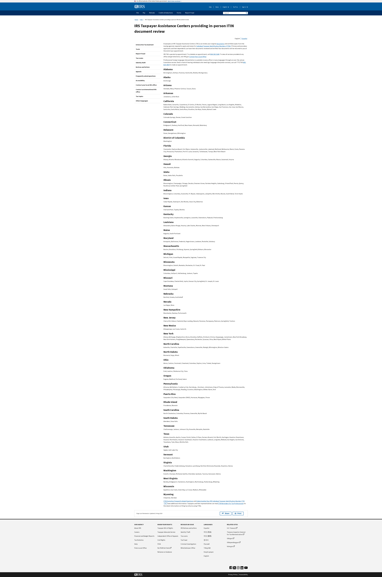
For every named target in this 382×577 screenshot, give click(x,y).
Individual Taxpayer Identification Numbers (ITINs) (213, 46)
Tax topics (139, 96)
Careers (136, 532)
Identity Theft (185, 532)
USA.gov (229, 538)
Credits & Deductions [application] (166, 13)
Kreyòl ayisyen (208, 552)
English (225, 7)
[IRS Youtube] (246, 567)
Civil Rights (161, 540)
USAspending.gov (233, 542)
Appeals (138, 72)
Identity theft (141, 63)
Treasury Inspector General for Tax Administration (236, 533)
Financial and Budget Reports (144, 536)
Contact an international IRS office (146, 90)
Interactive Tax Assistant (145, 45)
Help (210, 7)
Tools (138, 49)
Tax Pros (235, 7)
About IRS (137, 528)
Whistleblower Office (188, 548)
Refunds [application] (152, 13)
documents (220, 44)
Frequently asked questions (146, 76)
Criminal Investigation (188, 544)
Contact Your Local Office (197, 57)
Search (246, 13)
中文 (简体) (207, 532)
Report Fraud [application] (189, 13)
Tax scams (139, 58)
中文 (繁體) (207, 536)
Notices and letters (143, 67)
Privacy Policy (233, 575)
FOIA (159, 544)
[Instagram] (238, 567)
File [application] (137, 13)
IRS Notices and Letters (189, 528)
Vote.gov (230, 546)
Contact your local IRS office (146, 85)
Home (136, 20)
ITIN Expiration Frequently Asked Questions (178, 501)
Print (239, 513)
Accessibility (140, 80)
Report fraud (140, 54)
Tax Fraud (184, 540)
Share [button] (227, 513)
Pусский (206, 544)
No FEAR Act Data (163, 548)
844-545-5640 (214, 54)
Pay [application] (144, 13)
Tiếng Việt (207, 548)
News (217, 7)
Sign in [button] (244, 7)
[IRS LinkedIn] (241, 567)
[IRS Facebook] (230, 567)
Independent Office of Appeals (167, 536)
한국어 (206, 540)
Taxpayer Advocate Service (166, 532)
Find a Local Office (140, 548)
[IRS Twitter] (234, 567)
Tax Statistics (139, 540)
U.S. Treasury (231, 528)
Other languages (142, 101)
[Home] (139, 6)
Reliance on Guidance (164, 552)
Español (244, 39)
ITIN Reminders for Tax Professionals (231, 503)
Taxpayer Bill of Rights (165, 528)
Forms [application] (179, 13)
